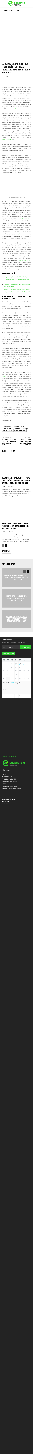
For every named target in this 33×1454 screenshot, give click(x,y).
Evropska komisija (19, 430)
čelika (19, 234)
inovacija (17, 428)
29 (11, 663)
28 (7, 663)
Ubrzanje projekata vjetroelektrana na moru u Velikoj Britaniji (9, 442)
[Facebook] (2, 792)
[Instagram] (5, 792)
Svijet (18, 10)
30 (16, 663)
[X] (10, 792)
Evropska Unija (7, 430)
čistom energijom (24, 260)
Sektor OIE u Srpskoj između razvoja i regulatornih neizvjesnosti (16, 598)
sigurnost (26, 428)
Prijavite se (26, 647)
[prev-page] (3, 545)
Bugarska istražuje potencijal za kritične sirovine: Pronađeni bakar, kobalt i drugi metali (16, 480)
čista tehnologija (24, 218)
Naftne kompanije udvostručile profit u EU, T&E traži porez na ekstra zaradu (16, 577)
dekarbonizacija (6, 139)
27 (3, 663)
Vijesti (11, 10)
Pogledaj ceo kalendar (9, 756)
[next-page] (6, 545)
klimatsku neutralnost (12, 109)
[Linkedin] (8, 792)
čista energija (7, 426)
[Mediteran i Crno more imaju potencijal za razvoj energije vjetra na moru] (16, 511)
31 (20, 663)
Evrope (4, 376)
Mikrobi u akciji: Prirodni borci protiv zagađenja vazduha (25, 442)
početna (5, 10)
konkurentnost (7, 428)
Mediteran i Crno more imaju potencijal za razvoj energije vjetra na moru (15, 526)
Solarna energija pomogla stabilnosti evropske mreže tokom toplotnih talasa (16, 619)
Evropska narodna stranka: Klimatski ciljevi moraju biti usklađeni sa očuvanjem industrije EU (16, 279)
